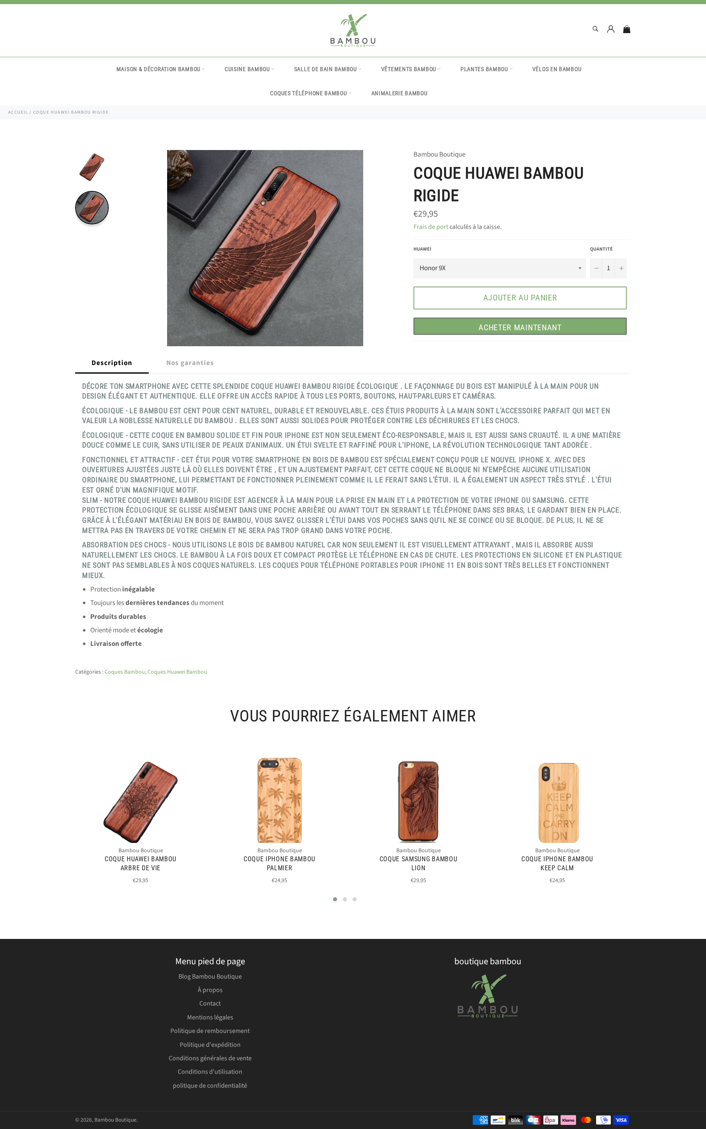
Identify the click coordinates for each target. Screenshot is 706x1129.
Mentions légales (210, 1017)
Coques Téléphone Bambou (308, 93)
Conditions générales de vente (210, 1058)
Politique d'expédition (210, 1044)
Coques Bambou (125, 672)
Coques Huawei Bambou (177, 672)
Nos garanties (190, 363)
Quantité (601, 249)
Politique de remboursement (210, 1030)
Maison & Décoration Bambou (158, 69)
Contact (210, 1003)
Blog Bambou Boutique (210, 976)
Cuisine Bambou (247, 69)
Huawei (422, 249)
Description (112, 363)
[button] (335, 899)
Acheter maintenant (520, 327)
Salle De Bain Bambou (325, 69)
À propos (210, 990)
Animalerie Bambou (399, 93)
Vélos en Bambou (557, 69)
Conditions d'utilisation (210, 1071)
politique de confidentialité (210, 1085)
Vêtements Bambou (408, 69)
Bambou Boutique (115, 1120)
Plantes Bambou (484, 69)
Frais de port (430, 226)
